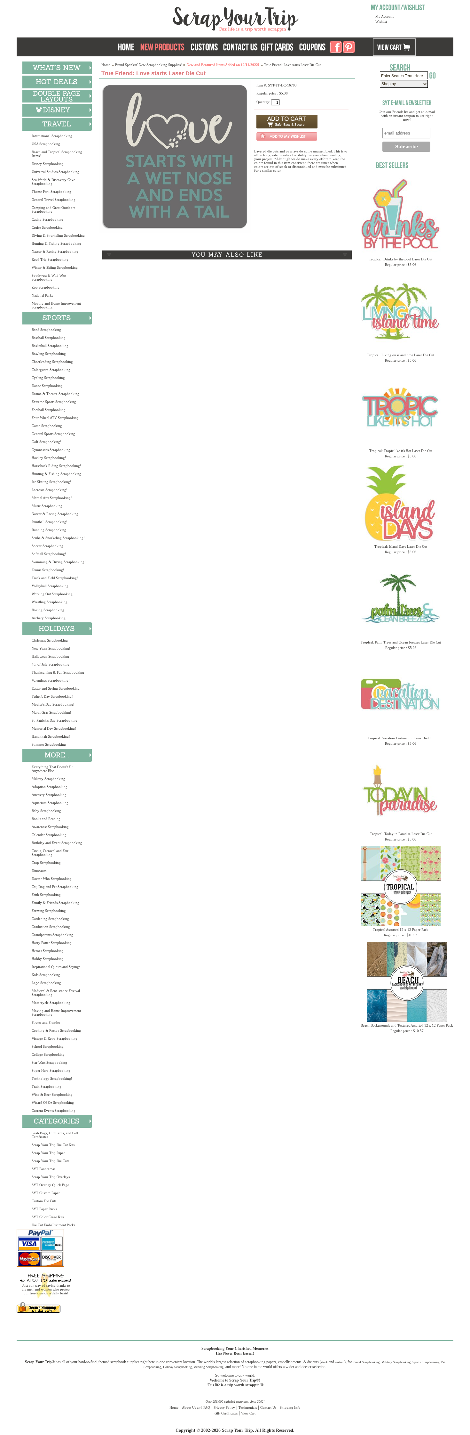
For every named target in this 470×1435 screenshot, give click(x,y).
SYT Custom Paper (46, 1193)
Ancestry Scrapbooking (49, 795)
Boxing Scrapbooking (48, 610)
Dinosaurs (39, 871)
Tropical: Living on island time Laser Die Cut (400, 355)
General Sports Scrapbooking (53, 434)
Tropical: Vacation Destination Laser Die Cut (401, 738)
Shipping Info (290, 1407)
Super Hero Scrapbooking (51, 1070)
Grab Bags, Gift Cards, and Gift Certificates (55, 1135)
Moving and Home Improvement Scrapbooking (56, 305)
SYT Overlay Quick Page (50, 1185)
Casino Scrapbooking (47, 219)
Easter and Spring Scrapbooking (56, 688)
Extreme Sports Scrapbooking (54, 402)
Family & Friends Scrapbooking (55, 903)
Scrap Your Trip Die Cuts (50, 1161)
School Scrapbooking (48, 1046)
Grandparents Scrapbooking (52, 935)
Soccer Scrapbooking (47, 546)
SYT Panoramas (43, 1169)
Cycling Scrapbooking (48, 378)
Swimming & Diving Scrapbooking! (59, 562)
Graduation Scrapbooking (51, 927)
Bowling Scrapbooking (49, 354)
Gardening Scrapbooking (50, 919)
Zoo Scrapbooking (45, 287)
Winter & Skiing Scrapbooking (55, 267)
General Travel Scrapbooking (53, 199)
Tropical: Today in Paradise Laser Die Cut (401, 834)
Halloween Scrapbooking (50, 656)
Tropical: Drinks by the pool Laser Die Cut (400, 259)
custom (339, 1362)
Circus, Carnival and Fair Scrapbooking (50, 853)
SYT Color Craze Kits (48, 1217)
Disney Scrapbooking (48, 164)
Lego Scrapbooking (46, 983)
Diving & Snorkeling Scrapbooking (58, 235)
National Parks (42, 295)
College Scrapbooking (48, 1054)
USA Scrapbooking (46, 144)
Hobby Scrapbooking (48, 959)
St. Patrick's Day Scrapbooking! (55, 720)
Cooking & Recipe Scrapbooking (56, 1030)
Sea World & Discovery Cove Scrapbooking (53, 181)
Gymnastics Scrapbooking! (52, 450)
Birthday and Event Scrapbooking (57, 843)
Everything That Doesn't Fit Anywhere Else (52, 769)
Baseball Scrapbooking (49, 338)
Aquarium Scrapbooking (50, 803)
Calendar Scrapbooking (49, 835)
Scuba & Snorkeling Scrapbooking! (58, 538)
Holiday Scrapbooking (177, 1367)
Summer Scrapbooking (49, 744)
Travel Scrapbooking (366, 1362)
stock (324, 1362)
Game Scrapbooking (47, 426)
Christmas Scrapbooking (50, 640)
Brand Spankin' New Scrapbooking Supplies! (148, 65)
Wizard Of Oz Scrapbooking (53, 1102)
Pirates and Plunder (46, 1022)
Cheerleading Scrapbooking (52, 362)
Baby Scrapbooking (46, 811)
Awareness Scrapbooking (50, 827)
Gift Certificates (226, 1413)
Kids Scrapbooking (46, 975)
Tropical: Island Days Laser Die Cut (400, 546)
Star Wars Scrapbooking (49, 1062)
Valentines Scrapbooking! (51, 680)
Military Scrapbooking (48, 779)
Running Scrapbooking (49, 530)
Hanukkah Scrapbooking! (51, 736)
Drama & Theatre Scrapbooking (55, 394)
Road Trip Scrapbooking (50, 259)
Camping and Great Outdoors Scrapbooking (53, 209)
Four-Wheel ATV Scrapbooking (55, 418)
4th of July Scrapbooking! (51, 664)
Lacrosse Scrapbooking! (49, 490)
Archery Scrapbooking (49, 618)
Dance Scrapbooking (47, 386)
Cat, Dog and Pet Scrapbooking (55, 887)
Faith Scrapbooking (46, 895)
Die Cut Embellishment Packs (53, 1225)
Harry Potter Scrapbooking (52, 943)
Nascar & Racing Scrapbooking (55, 251)
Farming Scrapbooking (49, 911)
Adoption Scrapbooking (49, 787)
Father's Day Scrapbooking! (52, 696)
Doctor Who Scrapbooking (52, 879)
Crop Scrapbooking (46, 863)
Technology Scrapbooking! (52, 1078)
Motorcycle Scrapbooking (51, 1002)
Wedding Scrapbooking (208, 1367)
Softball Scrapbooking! (49, 554)
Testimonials (248, 1407)
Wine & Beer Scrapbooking (52, 1094)
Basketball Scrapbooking (50, 346)
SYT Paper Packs (44, 1209)
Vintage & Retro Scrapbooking (54, 1038)
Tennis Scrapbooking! (48, 570)
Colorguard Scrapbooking (51, 370)
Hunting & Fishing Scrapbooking (56, 243)
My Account (384, 16)
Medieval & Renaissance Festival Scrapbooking (56, 992)
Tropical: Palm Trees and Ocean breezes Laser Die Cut (401, 642)
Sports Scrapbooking (425, 1362)
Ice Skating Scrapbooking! (51, 482)
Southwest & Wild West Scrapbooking (49, 277)
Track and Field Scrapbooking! (55, 578)
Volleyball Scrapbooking (50, 586)
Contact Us (268, 1407)
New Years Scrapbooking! (51, 648)
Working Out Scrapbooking (52, 594)
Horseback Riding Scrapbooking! (56, 466)
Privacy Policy (224, 1407)
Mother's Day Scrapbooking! (53, 704)
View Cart (248, 1413)
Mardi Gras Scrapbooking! (51, 712)
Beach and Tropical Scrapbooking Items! (57, 154)
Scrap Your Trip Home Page (192, 17)
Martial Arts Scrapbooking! (52, 498)
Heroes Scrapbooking (48, 951)
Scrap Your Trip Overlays (51, 1177)
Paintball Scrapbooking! (49, 522)
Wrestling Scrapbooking (49, 602)
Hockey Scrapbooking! (49, 458)
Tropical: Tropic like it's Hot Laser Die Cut (400, 451)
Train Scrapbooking (46, 1086)
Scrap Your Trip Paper (48, 1153)
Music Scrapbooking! (48, 506)
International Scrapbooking (52, 136)
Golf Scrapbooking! (46, 442)
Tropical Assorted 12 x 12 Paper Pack (400, 929)
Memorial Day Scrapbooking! (54, 728)
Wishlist (381, 21)
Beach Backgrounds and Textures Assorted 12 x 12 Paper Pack (407, 1025)
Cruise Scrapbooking (47, 227)
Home (105, 65)
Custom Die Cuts (44, 1201)
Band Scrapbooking (46, 330)
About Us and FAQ (196, 1407)
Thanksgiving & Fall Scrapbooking (58, 672)
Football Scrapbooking (49, 410)
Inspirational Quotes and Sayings (56, 967)
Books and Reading (46, 819)
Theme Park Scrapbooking (51, 191)
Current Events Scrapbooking (53, 1110)
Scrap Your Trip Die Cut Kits (53, 1145)
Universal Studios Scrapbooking (55, 172)
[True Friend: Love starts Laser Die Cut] (175, 231)
